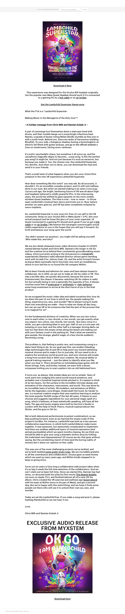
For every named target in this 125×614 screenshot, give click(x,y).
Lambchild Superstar (62, 3)
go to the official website (83, 144)
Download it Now (62, 85)
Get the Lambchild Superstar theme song (62, 104)
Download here (62, 598)
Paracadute (10, 611)
